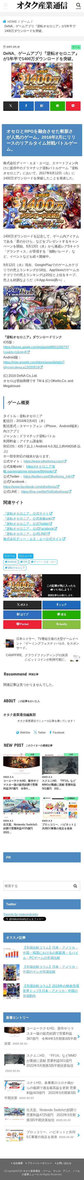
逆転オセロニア (16, 567)
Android (12, 561)
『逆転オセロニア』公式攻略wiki (27, 518)
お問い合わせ (64, 1163)
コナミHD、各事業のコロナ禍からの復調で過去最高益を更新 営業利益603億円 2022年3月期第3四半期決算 (40, 1090)
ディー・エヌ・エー (45, 561)
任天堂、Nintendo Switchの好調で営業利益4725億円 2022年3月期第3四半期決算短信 (51, 1115)
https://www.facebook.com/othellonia (29, 486)
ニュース (27, 556)
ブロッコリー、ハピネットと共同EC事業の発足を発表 (51, 1134)
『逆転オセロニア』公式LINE (24, 534)
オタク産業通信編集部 (19, 714)
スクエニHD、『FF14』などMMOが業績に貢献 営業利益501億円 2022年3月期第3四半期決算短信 (40, 1063)
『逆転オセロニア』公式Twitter (26, 523)
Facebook (58, 732)
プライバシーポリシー (40, 1163)
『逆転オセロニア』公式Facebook (28, 528)
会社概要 (18, 1163)
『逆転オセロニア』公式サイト (26, 513)
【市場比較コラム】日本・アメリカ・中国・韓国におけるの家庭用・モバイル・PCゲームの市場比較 (50, 952)
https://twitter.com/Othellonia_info (47, 476)
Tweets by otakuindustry (20, 914)
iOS (25, 561)
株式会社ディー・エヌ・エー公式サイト (32, 539)
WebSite (25, 732)
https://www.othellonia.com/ (43, 461)
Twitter (42, 732)
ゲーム (11, 556)
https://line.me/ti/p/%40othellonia (44, 491)
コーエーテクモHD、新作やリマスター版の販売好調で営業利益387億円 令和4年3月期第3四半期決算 (40, 1035)
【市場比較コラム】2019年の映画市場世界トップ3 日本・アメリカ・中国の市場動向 (51, 991)
